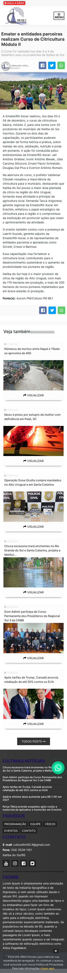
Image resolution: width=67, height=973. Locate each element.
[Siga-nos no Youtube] (7, 864)
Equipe (35, 824)
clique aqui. (47, 968)
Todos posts (32, 741)
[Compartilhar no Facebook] (42, 65)
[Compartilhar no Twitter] (52, 65)
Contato (29, 830)
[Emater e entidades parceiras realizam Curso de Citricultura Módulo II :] (61, 65)
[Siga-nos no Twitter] (33, 864)
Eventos (11, 830)
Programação (15, 824)
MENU (59, 17)
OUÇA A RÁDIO (15, 3)
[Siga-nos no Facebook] (24, 864)
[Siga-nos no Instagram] (15, 864)
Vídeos (50, 824)
